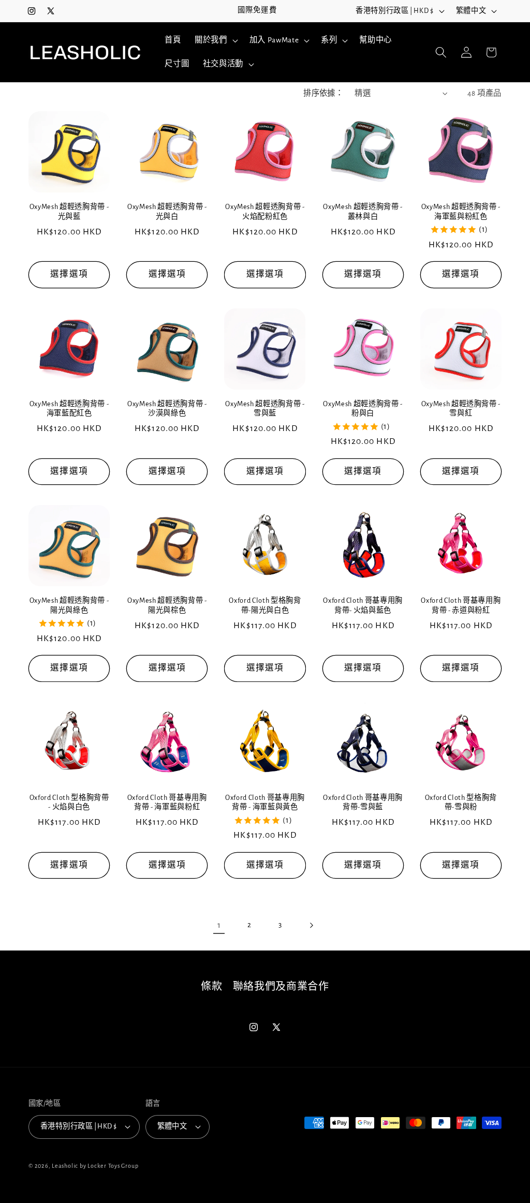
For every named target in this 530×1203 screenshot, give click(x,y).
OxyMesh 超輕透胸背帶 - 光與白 (167, 211)
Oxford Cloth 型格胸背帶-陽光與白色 (265, 605)
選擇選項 (68, 274)
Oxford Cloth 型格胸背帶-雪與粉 (461, 802)
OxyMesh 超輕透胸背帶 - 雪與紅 (461, 409)
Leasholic (65, 1166)
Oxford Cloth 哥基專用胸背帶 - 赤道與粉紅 (460, 605)
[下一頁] (311, 925)
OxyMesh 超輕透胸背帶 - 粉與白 (363, 409)
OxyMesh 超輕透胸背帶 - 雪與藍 (265, 409)
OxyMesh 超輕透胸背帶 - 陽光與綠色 (69, 605)
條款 (211, 987)
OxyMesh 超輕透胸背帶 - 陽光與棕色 (167, 605)
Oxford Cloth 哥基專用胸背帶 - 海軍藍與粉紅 (167, 802)
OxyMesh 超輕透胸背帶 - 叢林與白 (363, 211)
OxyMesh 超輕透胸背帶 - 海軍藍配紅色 (69, 409)
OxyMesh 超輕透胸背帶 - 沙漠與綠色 (167, 409)
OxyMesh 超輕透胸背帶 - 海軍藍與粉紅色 (461, 211)
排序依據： (323, 93)
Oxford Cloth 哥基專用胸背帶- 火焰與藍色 (363, 605)
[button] (215, 40)
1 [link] (219, 925)
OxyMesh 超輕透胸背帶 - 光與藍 (69, 211)
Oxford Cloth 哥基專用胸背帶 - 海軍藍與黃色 (265, 802)
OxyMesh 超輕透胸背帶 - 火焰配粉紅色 (265, 211)
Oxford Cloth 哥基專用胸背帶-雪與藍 (363, 802)
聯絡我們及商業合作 (281, 987)
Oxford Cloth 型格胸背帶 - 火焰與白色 (69, 802)
